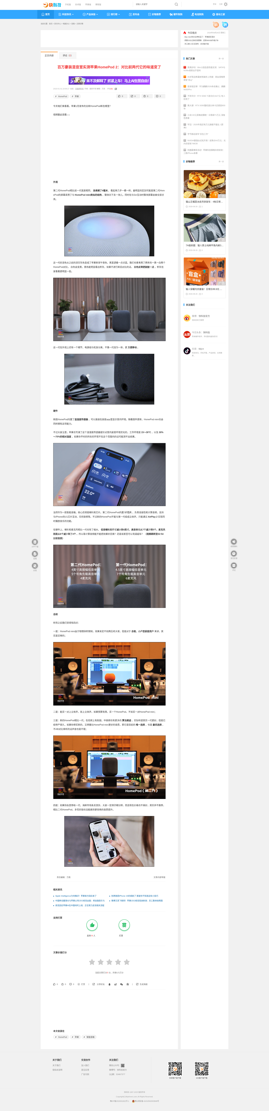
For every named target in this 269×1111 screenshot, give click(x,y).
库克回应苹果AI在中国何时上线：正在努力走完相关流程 (79, 905)
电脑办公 (66, 24)
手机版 (68, 4)
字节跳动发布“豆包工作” (196, 134)
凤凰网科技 (79, 89)
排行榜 (114, 14)
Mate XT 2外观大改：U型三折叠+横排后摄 (200, 37)
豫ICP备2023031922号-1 (119, 1101)
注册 (220, 4)
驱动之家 (220, 14)
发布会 (136, 14)
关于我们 (56, 1065)
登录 (214, 4)
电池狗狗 (199, 14)
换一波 (221, 59)
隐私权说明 (57, 1070)
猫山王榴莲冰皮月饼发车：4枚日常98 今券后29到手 (204, 203)
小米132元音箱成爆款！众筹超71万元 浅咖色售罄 (204, 116)
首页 (47, 14)
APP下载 (35, 547)
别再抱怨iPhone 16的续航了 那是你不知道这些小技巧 (134, 896)
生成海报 (144, 984)
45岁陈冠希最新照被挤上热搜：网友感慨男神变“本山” (204, 78)
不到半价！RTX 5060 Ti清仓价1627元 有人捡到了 (204, 97)
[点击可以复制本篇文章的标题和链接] (115, 89)
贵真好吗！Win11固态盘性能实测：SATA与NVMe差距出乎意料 (204, 69)
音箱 (73, 24)
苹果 (75, 96)
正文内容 (49, 55)
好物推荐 (156, 14)
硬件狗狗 (177, 14)
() (112, 89)
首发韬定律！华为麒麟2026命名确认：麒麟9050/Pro (204, 88)
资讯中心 (57, 24)
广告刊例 (85, 1074)
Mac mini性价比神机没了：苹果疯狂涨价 (200, 40)
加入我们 (85, 1065)
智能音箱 (89, 1037)
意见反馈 (85, 1070)
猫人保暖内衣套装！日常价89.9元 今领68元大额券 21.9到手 (204, 290)
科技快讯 (66, 14)
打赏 (83, 984)
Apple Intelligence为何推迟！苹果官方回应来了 (76, 896)
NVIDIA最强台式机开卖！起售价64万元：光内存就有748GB (205, 142)
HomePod (61, 96)
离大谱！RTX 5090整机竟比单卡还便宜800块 (204, 107)
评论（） (68, 55)
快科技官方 (122, 1070)
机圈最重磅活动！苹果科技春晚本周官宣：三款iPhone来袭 (204, 151)
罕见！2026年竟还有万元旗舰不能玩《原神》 (203, 126)
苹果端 (88, 4)
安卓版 (78, 4)
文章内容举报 (159, 877)
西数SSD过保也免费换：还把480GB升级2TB (201, 44)
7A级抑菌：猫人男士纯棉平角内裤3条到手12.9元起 (204, 246)
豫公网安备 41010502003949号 (147, 1101)
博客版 (98, 4)
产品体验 (90, 14)
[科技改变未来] (50, 4)
